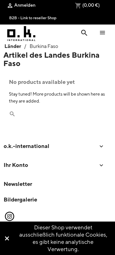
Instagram (9, 217)
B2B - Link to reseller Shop (32, 17)
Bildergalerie (20, 199)
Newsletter (18, 183)
